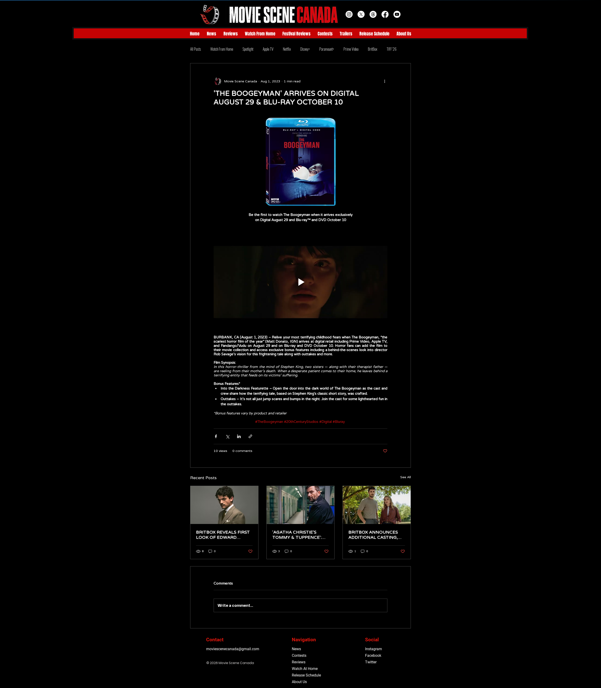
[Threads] (373, 14)
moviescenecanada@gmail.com (232, 649)
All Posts (195, 49)
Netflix (287, 49)
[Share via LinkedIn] (239, 436)
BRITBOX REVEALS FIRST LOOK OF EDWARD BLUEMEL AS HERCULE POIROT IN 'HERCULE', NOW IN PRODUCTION (223, 535)
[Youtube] (397, 14)
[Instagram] (349, 14)
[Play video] (300, 282)
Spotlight (248, 49)
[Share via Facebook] (216, 436)
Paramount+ (326, 49)
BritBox (372, 49)
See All (405, 477)
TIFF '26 (392, 49)
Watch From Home (221, 49)
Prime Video (350, 49)
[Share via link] (250, 436)
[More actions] (384, 81)
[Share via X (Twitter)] (227, 436)
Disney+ (305, 49)
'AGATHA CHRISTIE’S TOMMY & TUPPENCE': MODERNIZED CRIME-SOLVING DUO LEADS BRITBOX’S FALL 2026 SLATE (297, 535)
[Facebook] (385, 14)
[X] (361, 14)
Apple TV (268, 49)
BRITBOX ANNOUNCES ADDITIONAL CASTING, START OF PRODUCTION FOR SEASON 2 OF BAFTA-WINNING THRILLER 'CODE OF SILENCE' (374, 535)
